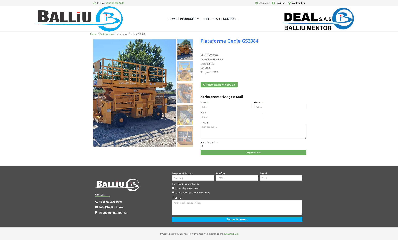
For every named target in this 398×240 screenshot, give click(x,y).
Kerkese (177, 198)
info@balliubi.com (111, 207)
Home (93, 34)
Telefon (220, 173)
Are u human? (208, 142)
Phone (257, 102)
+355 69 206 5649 (115, 3)
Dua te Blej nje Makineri (186, 188)
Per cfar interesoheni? (185, 184)
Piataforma (106, 34)
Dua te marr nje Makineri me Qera (192, 192)
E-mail (263, 173)
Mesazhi (205, 122)
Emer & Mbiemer (182, 173)
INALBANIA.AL (231, 233)
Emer (204, 102)
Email (204, 112)
